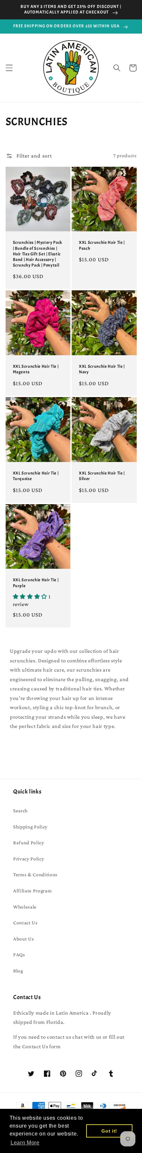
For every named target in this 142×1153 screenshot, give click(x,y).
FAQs (19, 954)
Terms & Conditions (35, 874)
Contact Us (25, 922)
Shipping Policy (30, 826)
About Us (23, 938)
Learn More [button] (25, 1142)
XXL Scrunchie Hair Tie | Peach (102, 245)
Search (20, 810)
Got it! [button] (109, 1131)
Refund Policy (28, 842)
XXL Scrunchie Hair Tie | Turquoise (36, 475)
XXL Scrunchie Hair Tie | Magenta (36, 369)
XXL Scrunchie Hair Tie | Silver (102, 475)
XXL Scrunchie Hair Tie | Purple (36, 582)
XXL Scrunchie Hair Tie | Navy (102, 369)
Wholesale (25, 906)
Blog (18, 970)
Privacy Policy (28, 858)
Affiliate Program (32, 890)
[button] (9, 68)
